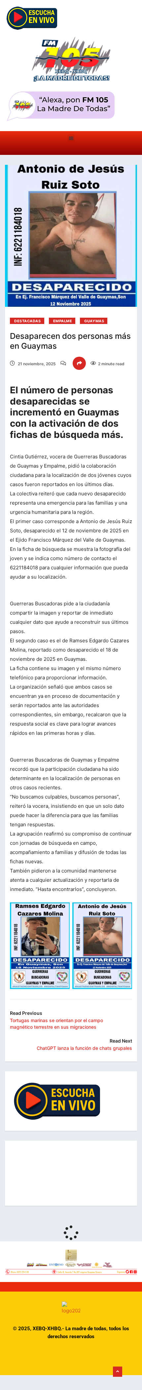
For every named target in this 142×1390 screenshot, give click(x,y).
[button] (71, 138)
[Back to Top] (117, 1372)
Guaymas (94, 321)
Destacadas (27, 321)
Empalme (62, 321)
